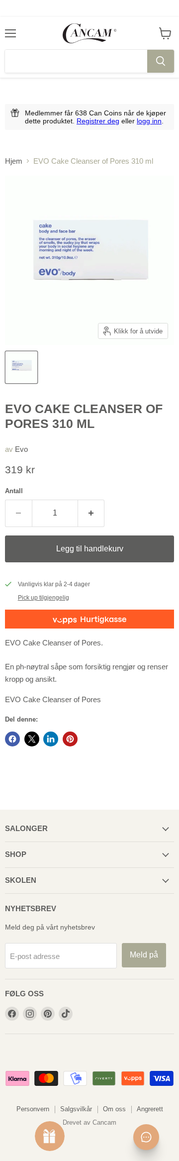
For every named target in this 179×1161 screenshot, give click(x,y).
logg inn (149, 121)
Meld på (144, 954)
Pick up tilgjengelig (43, 597)
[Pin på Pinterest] (70, 739)
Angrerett (150, 1109)
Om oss (114, 1109)
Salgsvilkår (76, 1109)
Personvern (32, 1109)
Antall (14, 491)
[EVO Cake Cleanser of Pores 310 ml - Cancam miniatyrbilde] (21, 367)
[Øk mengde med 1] (91, 513)
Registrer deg (98, 121)
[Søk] (160, 61)
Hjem (13, 161)
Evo (21, 449)
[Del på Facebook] (12, 739)
